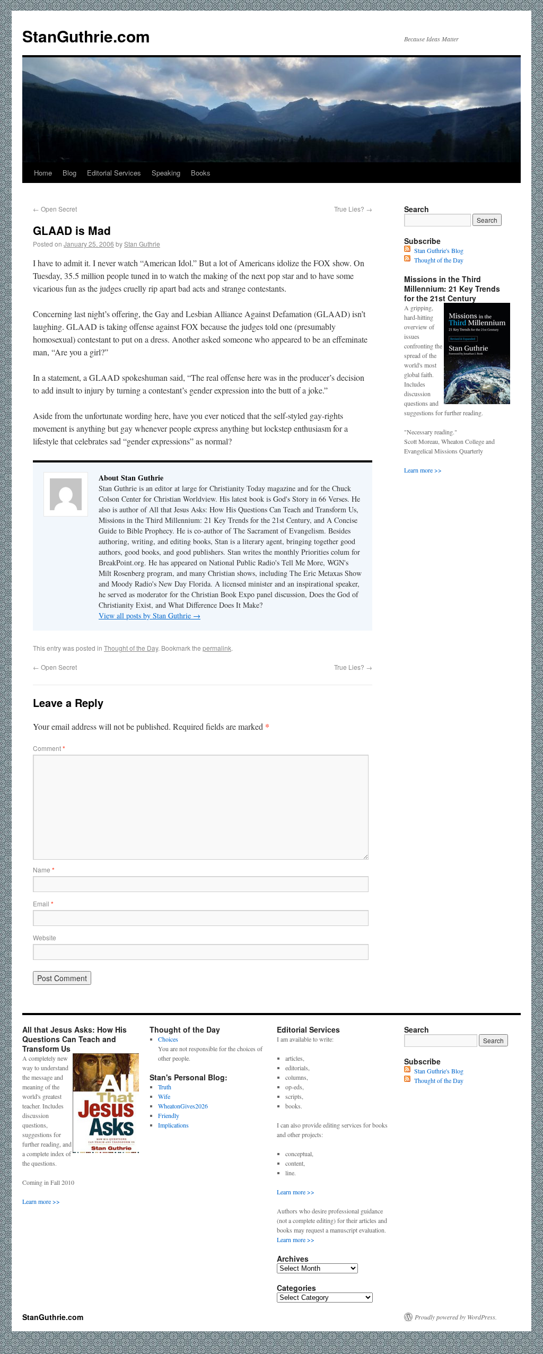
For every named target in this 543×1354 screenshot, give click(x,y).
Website (44, 937)
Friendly (168, 1115)
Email (43, 903)
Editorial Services (114, 173)
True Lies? (353, 208)
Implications (173, 1125)
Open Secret (55, 208)
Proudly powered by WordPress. (456, 1317)
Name (44, 869)
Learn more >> (423, 470)
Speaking (166, 173)
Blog (69, 173)
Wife (164, 1096)
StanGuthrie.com (86, 35)
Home (43, 173)
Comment (49, 748)
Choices (168, 1039)
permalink (217, 647)
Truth (164, 1086)
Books (201, 173)
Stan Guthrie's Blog (438, 250)
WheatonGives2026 (183, 1106)
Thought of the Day (131, 647)
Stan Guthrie (142, 243)
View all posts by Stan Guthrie (149, 615)
